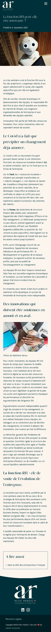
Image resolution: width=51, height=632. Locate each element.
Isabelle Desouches (13, 628)
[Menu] (46, 4)
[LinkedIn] (22, 610)
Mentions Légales (14, 619)
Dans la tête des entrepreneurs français (26, 565)
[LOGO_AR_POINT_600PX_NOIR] (8, 6)
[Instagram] (28, 610)
